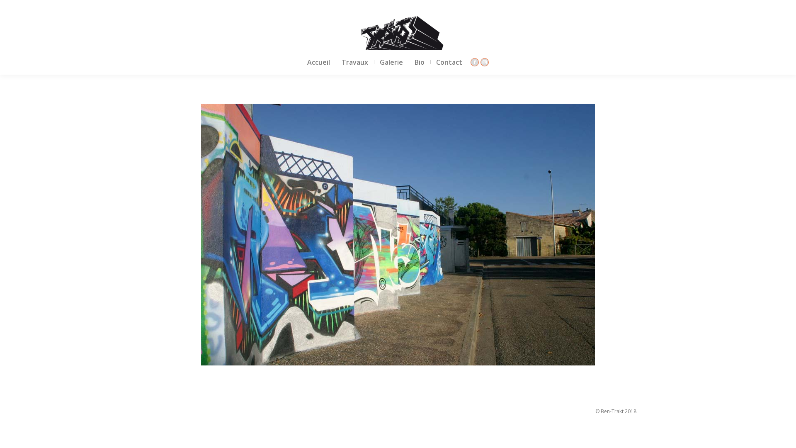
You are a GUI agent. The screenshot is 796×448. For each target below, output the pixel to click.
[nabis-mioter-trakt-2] (398, 234)
